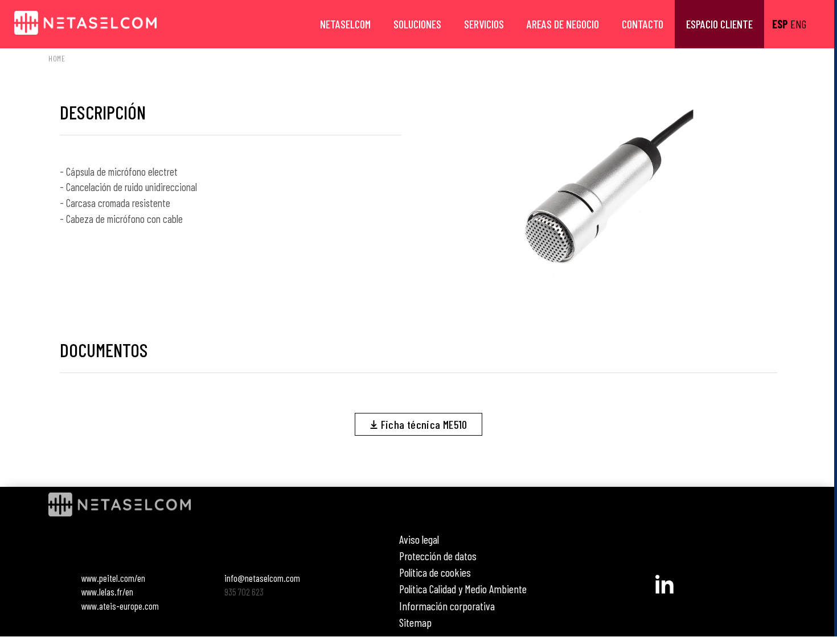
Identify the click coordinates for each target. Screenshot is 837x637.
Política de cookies (435, 572)
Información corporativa (447, 606)
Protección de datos (438, 555)
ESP (780, 24)
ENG (798, 24)
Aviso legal (419, 539)
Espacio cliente (719, 24)
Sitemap (415, 622)
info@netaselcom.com (262, 578)
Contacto (642, 24)
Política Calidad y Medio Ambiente (463, 588)
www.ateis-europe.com (120, 605)
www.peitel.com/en (113, 578)
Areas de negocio (563, 24)
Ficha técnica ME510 (422, 424)
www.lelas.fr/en (107, 591)
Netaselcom (345, 24)
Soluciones (417, 24)
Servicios (484, 24)
